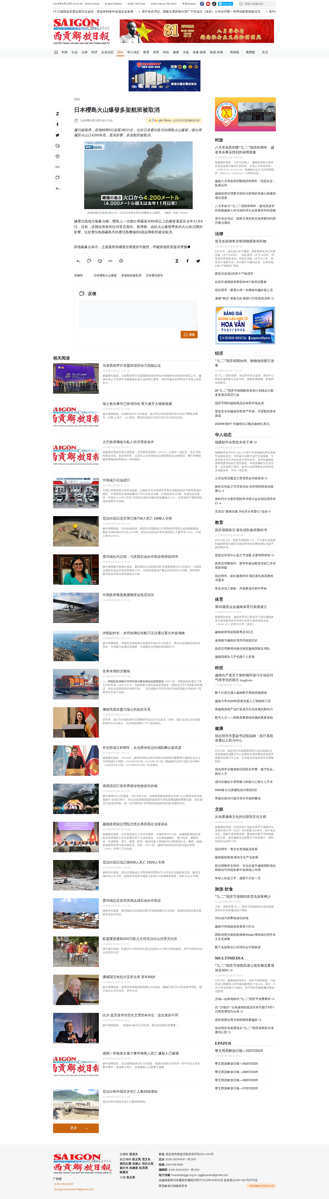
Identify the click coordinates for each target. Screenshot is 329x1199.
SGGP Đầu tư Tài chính (163, 3)
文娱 (186, 52)
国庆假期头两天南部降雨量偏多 (236, 1020)
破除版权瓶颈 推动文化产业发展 (236, 857)
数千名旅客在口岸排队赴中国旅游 (238, 947)
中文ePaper (189, 3)
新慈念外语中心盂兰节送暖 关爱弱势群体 (243, 555)
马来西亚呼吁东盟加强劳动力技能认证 (132, 365)
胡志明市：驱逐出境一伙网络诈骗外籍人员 (244, 290)
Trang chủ (56, 52)
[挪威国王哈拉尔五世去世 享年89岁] (76, 990)
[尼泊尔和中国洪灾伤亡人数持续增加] (76, 1104)
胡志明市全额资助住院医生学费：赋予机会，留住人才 (245, 771)
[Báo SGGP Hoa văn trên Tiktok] (214, 4)
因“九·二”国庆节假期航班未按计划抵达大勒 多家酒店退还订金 (244, 393)
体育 (156, 52)
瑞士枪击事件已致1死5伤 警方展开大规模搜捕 (137, 404)
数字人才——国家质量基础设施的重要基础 (244, 717)
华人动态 (133, 52)
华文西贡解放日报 (81, 31)
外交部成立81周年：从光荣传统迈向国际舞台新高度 (142, 748)
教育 (146, 52)
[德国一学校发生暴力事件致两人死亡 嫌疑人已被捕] (76, 1066)
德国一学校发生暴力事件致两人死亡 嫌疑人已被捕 (141, 1053)
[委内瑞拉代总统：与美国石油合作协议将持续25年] (76, 569)
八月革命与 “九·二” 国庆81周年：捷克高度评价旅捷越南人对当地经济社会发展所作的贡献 (245, 208)
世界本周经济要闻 (116, 671)
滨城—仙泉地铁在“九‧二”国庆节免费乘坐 (243, 999)
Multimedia (229, 958)
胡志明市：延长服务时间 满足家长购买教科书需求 (244, 578)
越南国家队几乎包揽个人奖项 (235, 657)
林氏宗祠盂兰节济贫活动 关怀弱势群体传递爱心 (244, 489)
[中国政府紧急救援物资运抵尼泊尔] (76, 608)
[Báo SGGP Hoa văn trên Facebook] (202, 4)
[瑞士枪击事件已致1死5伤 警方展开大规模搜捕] (76, 417)
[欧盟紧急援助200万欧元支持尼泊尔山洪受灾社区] (76, 951)
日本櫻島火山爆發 (105, 275)
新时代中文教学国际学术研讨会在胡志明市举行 (245, 501)
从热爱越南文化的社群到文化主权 (240, 817)
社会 (75, 52)
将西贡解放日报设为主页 (261, 1186)
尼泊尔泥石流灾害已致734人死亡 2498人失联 (137, 518)
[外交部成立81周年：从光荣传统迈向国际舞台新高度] (76, 760)
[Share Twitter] (57, 135)
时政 (65, 52)
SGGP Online (92, 3)
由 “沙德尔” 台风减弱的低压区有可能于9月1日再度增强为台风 (244, 1009)
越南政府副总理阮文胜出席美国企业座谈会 (135, 824)
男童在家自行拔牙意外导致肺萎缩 (238, 798)
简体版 (234, 52)
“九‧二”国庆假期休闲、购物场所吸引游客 (244, 363)
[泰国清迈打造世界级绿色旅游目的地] (76, 799)
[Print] (57, 156)
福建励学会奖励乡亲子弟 (234, 442)
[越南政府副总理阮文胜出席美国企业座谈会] (76, 837)
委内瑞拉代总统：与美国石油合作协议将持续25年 (141, 557)
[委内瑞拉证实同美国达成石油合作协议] (76, 913)
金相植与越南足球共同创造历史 (236, 640)
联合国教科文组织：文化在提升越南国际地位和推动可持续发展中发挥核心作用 (245, 868)
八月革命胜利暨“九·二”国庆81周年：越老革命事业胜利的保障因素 (244, 149)
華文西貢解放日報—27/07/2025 (236, 1088)
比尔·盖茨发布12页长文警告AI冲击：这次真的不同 (140, 1015)
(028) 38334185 (63, 1184)
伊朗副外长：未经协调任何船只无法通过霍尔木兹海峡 (144, 633)
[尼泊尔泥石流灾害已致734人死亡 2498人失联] (76, 531)
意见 (265, 52)
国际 (120, 52)
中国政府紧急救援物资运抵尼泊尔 (128, 595)
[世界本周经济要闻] (76, 684)
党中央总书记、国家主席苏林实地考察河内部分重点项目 (245, 221)
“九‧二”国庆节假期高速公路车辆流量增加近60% (244, 967)
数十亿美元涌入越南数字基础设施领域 (241, 692)
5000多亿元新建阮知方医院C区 (236, 790)
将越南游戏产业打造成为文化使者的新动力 (244, 709)
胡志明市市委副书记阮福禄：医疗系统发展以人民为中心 (244, 738)
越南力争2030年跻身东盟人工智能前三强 (243, 701)
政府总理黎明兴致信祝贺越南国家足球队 (242, 648)
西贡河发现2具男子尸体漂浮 (234, 273)
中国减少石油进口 (116, 480)
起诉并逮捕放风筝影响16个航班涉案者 (241, 282)
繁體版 (250, 52)
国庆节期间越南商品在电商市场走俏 (239, 403)
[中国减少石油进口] (76, 493)
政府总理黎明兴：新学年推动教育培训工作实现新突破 (245, 565)
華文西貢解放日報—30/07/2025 (236, 1063)
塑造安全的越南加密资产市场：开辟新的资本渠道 (245, 413)
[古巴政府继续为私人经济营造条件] (76, 455)
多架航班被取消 (131, 275)
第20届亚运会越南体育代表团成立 (241, 607)
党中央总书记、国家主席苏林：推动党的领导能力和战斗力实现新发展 (263, 11)
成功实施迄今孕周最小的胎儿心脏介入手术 (244, 782)
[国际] (57, 188)
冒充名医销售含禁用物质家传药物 (240, 241)
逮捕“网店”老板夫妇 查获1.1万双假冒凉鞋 (243, 298)
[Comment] (57, 177)
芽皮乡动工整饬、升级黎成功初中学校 (241, 588)
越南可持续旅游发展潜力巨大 (235, 926)
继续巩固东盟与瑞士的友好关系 (127, 709)
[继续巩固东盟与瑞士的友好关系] (76, 722)
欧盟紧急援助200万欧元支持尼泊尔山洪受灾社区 (140, 939)
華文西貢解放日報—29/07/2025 (236, 1072)
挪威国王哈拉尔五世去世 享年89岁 (129, 977)
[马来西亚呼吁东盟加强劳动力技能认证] (76, 378)
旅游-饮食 (216, 52)
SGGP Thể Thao (136, 3)
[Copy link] (57, 167)
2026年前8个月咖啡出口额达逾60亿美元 (242, 424)
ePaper (223, 1043)
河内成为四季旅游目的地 (231, 918)
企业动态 (107, 52)
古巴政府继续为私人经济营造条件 (128, 442)
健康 (176, 52)
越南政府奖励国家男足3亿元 (234, 632)
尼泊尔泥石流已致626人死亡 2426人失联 (134, 862)
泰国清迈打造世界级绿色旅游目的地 (130, 786)
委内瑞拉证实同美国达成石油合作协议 (132, 900)
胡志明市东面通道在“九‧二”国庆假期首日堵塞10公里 (244, 1030)
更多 (73, 1128)
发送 (192, 334)
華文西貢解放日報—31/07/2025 (239, 1051)
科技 (166, 52)
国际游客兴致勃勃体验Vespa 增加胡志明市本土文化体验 (245, 937)
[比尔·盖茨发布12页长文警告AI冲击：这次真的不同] (76, 1028)
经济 (94, 52)
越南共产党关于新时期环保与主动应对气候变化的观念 (244, 677)
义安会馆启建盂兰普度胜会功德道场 (239, 478)
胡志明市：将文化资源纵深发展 (236, 849)
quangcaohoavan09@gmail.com (74, 1189)
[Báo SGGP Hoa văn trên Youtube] (208, 4)
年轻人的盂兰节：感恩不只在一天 (238, 878)
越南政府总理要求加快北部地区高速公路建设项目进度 (245, 195)
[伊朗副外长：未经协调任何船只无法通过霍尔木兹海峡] (76, 646)
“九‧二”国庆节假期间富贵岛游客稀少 (243, 896)
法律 (84, 52)
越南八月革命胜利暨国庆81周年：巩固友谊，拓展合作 (245, 183)
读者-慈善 (199, 52)
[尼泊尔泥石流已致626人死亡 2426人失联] (76, 875)
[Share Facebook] (57, 124)
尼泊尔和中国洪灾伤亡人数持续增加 (130, 1091)
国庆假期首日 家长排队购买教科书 (241, 530)
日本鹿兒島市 (154, 275)
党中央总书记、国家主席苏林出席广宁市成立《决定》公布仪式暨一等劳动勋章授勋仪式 (147, 11)
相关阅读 (61, 358)
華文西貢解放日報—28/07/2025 (236, 1080)
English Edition (113, 3)
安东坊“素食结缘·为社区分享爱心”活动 (241, 511)
